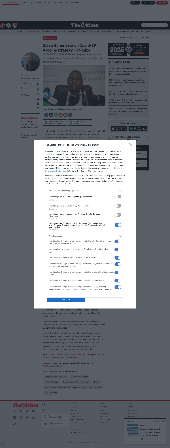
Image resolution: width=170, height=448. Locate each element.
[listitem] (85, 190)
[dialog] (85, 224)
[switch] (117, 196)
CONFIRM (66, 300)
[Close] (130, 145)
